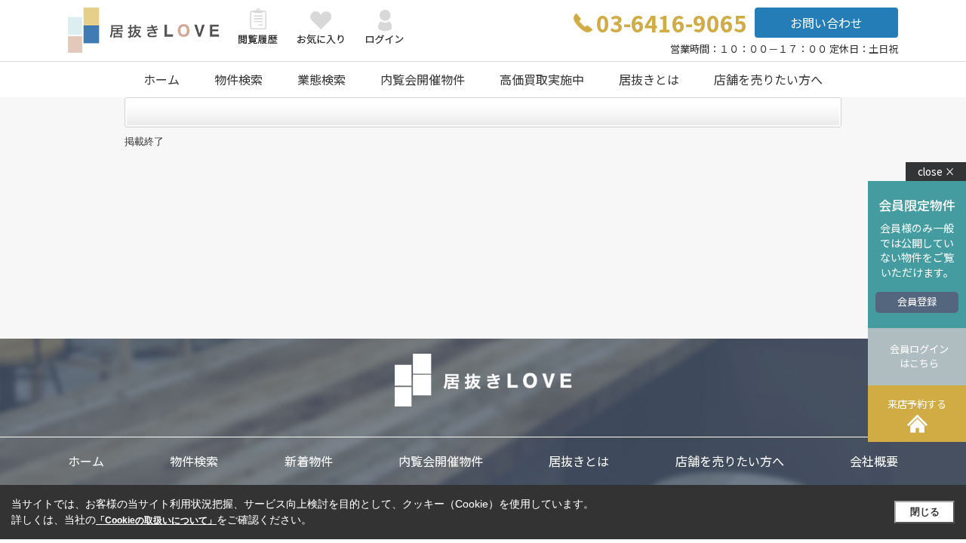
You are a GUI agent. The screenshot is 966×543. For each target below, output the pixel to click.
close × (936, 171)
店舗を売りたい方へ (768, 79)
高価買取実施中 (542, 79)
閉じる (925, 511)
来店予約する (917, 404)
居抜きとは (649, 79)
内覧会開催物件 (422, 79)
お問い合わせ (826, 23)
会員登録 (917, 301)
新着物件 (309, 461)
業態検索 (321, 79)
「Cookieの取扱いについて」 (156, 520)
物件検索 (238, 79)
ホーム (161, 79)
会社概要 (874, 461)
